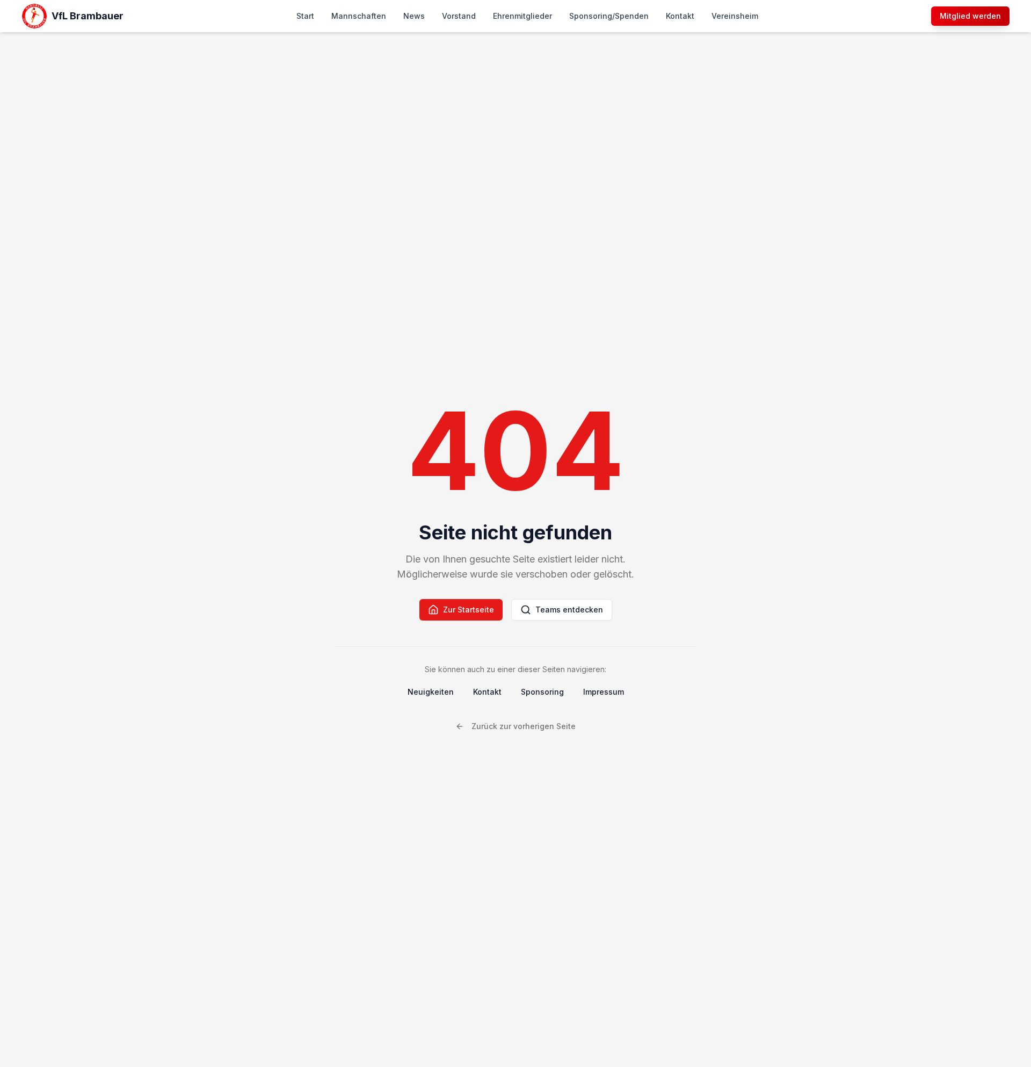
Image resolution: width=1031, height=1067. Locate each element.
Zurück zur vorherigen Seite (523, 726)
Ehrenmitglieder (522, 15)
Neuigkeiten (431, 691)
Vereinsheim (734, 15)
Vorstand (459, 15)
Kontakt (680, 15)
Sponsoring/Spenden (609, 15)
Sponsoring (542, 691)
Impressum (603, 691)
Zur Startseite (468, 609)
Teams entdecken (569, 609)
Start (305, 15)
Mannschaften (358, 15)
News (414, 15)
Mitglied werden (970, 15)
